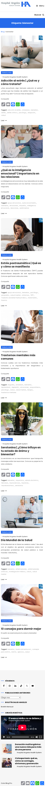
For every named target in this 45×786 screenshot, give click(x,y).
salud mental (15, 295)
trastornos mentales (8, 392)
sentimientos (24, 208)
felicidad (4, 483)
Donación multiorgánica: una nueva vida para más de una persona (28, 747)
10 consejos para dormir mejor (21, 629)
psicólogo (22, 113)
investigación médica (17, 572)
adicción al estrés (14, 110)
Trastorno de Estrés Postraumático (14, 298)
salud (3, 115)
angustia (10, 385)
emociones (14, 206)
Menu (41, 6)
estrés (3, 113)
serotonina (19, 486)
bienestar (34, 110)
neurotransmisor (7, 486)
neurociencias (14, 483)
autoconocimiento (29, 203)
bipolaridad (5, 387)
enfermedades (21, 569)
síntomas (25, 295)
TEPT (32, 295)
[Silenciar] (37, 737)
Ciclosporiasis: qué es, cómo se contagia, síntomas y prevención (26, 761)
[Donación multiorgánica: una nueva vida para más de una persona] (6, 749)
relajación (31, 113)
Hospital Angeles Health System (15, 77)
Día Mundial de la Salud (16, 540)
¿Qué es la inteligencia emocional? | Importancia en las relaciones (20, 173)
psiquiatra (5, 295)
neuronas (24, 483)
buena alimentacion (23, 649)
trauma (4, 300)
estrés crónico (12, 113)
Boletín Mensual (7, 707)
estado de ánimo (31, 480)
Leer (2, 120)
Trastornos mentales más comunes (18, 357)
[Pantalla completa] (40, 737)
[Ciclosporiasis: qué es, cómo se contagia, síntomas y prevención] (6, 762)
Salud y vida (7, 73)
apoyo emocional (14, 203)
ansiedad (25, 110)
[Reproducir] (4, 737)
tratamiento (32, 298)
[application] (22, 727)
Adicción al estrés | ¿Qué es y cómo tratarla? (20, 82)
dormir (13, 652)
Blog (2, 32)
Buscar (38, 14)
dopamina (20, 480)
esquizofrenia (35, 387)
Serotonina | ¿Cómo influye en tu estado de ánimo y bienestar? (21, 451)
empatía (22, 206)
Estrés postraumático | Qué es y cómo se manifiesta (21, 264)
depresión (15, 387)
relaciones (14, 208)
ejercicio (21, 652)
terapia (30, 390)
